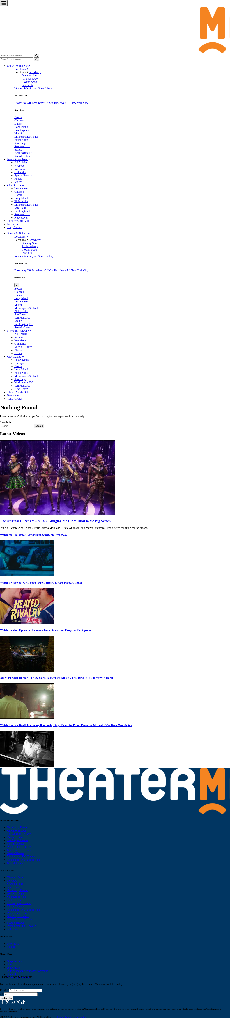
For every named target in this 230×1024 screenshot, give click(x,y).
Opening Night (15, 883)
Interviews (20, 168)
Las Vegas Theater (17, 840)
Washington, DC (23, 152)
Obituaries (20, 172)
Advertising (13, 967)
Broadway (35, 72)
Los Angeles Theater (19, 833)
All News (12, 929)
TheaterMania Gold (18, 220)
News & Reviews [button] (17, 159)
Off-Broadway (35, 102)
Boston (18, 117)
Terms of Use (80, 1017)
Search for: (6, 422)
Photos (18, 178)
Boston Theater (16, 837)
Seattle (18, 149)
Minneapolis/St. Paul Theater (23, 859)
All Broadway (30, 78)
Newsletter (13, 224)
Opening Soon (30, 75)
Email (4, 990)
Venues (18, 88)
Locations (20, 68)
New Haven (21, 217)
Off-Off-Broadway (55, 102)
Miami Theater (15, 843)
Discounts (27, 85)
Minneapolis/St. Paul (26, 136)
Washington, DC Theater (21, 856)
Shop (10, 964)
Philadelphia (21, 139)
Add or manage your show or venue (27, 970)
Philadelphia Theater (19, 846)
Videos (18, 181)
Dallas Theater (15, 900)
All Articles (20, 162)
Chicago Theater (16, 830)
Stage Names (14, 961)
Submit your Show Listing (38, 88)
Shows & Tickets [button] (17, 65)
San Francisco (22, 146)
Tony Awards (14, 227)
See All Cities (22, 156)
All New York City (77, 102)
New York (13, 943)
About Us (12, 974)
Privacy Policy (64, 1017)
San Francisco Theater (20, 850)
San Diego (20, 143)
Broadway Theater (17, 827)
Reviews (19, 165)
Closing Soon (29, 81)
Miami (18, 133)
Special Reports (23, 175)
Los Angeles (21, 130)
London (11, 946)
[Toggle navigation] (4, 3)
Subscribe (6, 998)
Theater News (15, 877)
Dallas (18, 123)
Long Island (21, 126)
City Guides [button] (14, 185)
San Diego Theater (18, 916)
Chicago (19, 120)
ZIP (2, 994)
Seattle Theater (15, 853)
